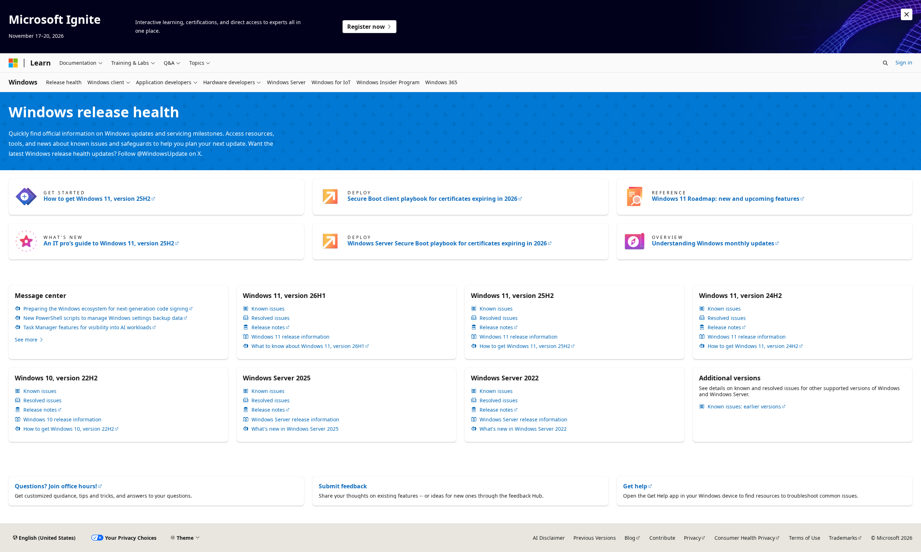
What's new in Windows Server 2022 (523, 429)
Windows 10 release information (62, 419)
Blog (630, 537)
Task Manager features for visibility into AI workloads (87, 327)
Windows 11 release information (290, 337)
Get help (635, 486)
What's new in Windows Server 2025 (295, 429)
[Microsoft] (13, 63)
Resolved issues (270, 318)
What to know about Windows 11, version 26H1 (307, 346)
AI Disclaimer (549, 537)
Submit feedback (343, 486)
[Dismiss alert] (906, 14)
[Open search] (885, 62)
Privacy (692, 537)
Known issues (268, 309)
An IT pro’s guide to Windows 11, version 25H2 (109, 243)
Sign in (903, 62)
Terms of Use (804, 537)
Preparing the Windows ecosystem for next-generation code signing (105, 309)
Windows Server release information (295, 419)
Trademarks (843, 537)
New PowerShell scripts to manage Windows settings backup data (103, 318)
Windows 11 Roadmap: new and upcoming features (725, 198)
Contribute (662, 537)
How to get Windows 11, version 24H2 (753, 346)
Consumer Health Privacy (744, 537)
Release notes (268, 327)
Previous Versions (594, 537)
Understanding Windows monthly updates (713, 243)
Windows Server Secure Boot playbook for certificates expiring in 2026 (447, 243)
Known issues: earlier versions (744, 406)
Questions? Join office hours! (56, 486)
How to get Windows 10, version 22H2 (68, 429)
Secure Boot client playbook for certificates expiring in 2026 (432, 198)
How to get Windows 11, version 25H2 (97, 198)
